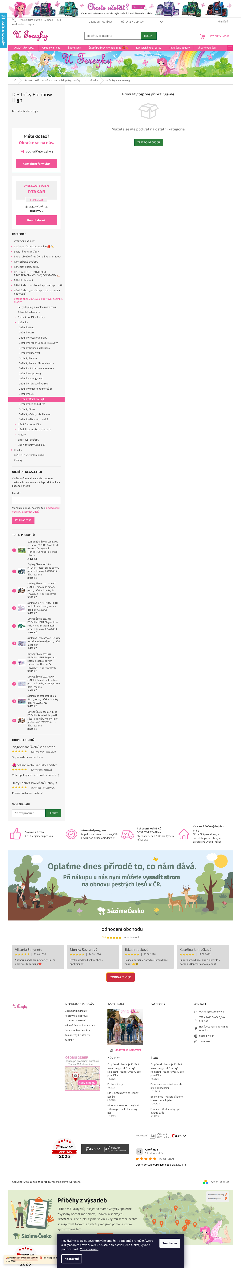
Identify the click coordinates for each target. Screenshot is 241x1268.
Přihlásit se (23, 520)
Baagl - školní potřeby (26, 252)
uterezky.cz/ (206, 1036)
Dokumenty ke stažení (77, 1035)
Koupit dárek (36, 220)
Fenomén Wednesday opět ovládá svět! (166, 1111)
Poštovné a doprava (132, 22)
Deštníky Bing (26, 327)
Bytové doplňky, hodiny (31, 317)
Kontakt (69, 1040)
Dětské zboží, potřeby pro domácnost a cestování (37, 292)
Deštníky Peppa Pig (30, 374)
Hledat (149, 35)
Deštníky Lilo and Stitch (32, 404)
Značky (18, 460)
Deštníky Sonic (27, 409)
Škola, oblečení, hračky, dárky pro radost (37, 257)
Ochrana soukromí (75, 1021)
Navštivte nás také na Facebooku (213, 1028)
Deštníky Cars (26, 333)
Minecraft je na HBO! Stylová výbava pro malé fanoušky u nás (123, 1109)
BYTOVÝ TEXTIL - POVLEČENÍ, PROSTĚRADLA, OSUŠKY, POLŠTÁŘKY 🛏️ (37, 273)
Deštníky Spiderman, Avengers (36, 368)
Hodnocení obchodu (120, 929)
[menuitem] (23, 48)
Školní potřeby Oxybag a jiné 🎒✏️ (34, 246)
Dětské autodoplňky (29, 425)
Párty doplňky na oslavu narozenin (37, 307)
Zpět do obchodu (148, 142)
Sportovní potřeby (28, 440)
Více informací (89, 1249)
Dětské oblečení (23, 280)
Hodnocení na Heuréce (77, 1030)
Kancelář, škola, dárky (26, 267)
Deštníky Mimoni (28, 358)
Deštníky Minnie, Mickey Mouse (36, 363)
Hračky (22, 435)
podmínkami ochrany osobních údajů (36, 510)
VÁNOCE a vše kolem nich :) (29, 455)
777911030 (205, 1041)
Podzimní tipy (115, 1084)
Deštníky (23, 322)
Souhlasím (169, 1243)
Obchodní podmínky (100, 22)
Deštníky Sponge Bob (31, 378)
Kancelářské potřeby (26, 262)
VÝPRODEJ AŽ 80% (24, 241)
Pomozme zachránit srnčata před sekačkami (166, 1086)
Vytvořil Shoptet (220, 1182)
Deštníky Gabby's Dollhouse (34, 414)
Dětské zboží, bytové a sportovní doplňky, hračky (38, 300)
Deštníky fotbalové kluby (33, 338)
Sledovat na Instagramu (128, 1050)
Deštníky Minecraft (29, 353)
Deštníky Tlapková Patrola (34, 384)
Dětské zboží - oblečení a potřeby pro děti (38, 285)
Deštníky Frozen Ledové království (38, 343)
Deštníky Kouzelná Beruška (34, 348)
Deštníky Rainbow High (32, 399)
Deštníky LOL (26, 394)
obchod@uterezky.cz (211, 1012)
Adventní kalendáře (29, 312)
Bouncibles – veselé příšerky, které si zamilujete (167, 1098)
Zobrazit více (120, 977)
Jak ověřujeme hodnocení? (80, 1026)
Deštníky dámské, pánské (33, 419)
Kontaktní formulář (36, 163)
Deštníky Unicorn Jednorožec (35, 389)
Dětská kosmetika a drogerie (34, 429)
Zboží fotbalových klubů (31, 445)
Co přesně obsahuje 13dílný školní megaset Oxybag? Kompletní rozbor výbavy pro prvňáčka (124, 1070)
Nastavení (72, 1259)
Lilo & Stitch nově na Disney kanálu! (123, 1095)
